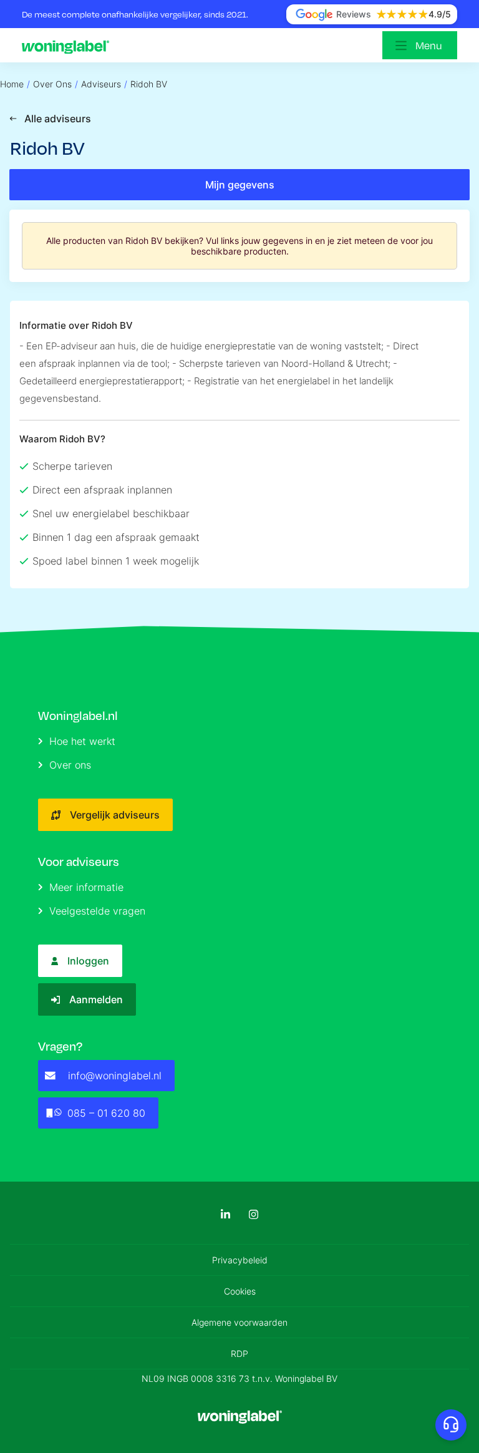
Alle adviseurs (57, 118)
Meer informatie (86, 887)
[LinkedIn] (225, 1214)
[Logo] (69, 45)
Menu (428, 45)
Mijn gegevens (239, 184)
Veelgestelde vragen (97, 911)
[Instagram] (253, 1214)
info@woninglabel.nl (115, 1075)
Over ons (70, 765)
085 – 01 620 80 (106, 1113)
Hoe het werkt (82, 741)
